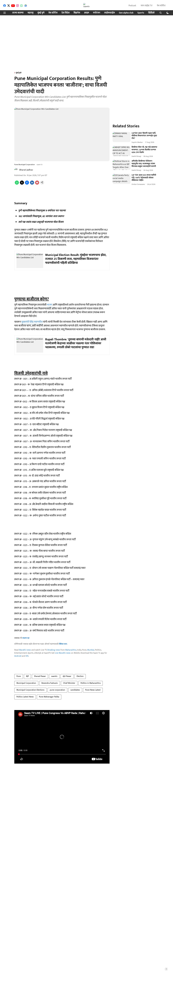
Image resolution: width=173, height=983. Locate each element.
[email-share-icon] (37, 184)
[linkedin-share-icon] (32, 184)
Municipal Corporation (26, 683)
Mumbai (90, 650)
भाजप (50, 305)
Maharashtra (70, 650)
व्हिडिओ (151, 13)
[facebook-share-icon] (27, 184)
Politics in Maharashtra (91, 683)
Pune (18, 676)
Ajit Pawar (67, 676)
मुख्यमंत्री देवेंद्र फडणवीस (32, 322)
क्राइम (86, 13)
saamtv (54, 676)
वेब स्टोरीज (161, 5)
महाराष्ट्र (30, 13)
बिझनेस (77, 13)
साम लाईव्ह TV (146, 5)
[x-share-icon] (22, 184)
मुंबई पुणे (40, 13)
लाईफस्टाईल (109, 13)
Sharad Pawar (40, 676)
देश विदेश (66, 13)
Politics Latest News (25, 697)
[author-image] (16, 170)
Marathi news (25, 650)
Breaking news (53, 650)
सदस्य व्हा (25, 638)
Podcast (132, 5)
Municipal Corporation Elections (30, 690)
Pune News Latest (93, 690)
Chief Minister (69, 683)
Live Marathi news (63, 653)
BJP (27, 676)
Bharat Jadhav (26, 170)
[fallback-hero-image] (122, 137)
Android (17, 656)
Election (80, 676)
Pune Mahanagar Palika (49, 697)
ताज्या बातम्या (18, 13)
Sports (140, 13)
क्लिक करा (63, 644)
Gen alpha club (126, 13)
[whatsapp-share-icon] (17, 184)
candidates (75, 690)
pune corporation (57, 690)
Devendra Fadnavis (49, 683)
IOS (27, 656)
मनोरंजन (96, 13)
